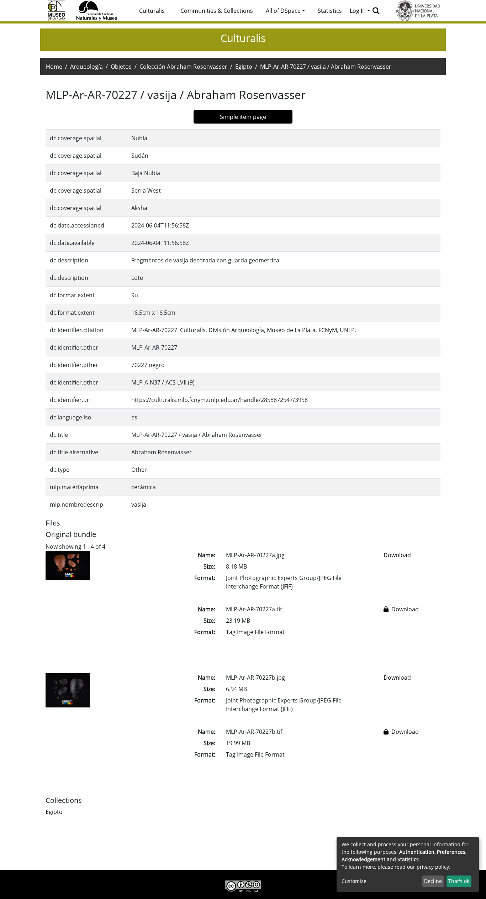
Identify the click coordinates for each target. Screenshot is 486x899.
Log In (358, 11)
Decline (433, 881)
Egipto (243, 66)
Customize (354, 881)
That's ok (458, 881)
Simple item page (243, 117)
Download (397, 555)
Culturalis (152, 11)
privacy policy (433, 866)
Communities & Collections (216, 11)
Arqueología (86, 66)
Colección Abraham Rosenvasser (183, 66)
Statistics (330, 11)
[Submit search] (376, 10)
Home (54, 66)
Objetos (121, 66)
